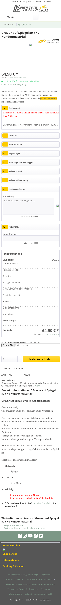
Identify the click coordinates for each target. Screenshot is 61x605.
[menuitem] (7, 17)
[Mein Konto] (49, 17)
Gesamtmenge (10, 234)
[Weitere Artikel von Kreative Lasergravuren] (48, 41)
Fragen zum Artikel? (13, 525)
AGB (50, 594)
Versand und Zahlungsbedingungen (23, 589)
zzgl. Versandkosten (18, 78)
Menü (10, 17)
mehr (37, 385)
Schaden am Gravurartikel (42, 584)
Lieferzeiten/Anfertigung (35, 594)
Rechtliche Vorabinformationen (40, 579)
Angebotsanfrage (30, 574)
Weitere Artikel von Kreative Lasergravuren (24, 528)
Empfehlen (18, 368)
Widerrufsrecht (15, 594)
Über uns (20, 579)
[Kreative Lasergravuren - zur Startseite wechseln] (30, 9)
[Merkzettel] (42, 17)
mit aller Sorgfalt (41, 503)
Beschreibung (8, 380)
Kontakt (9, 579)
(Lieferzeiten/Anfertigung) (13, 84)
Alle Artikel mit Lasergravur (17, 584)
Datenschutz (46, 589)
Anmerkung (8, 196)
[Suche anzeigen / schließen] (35, 17)
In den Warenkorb (39, 359)
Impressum (46, 574)
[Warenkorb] (56, 17)
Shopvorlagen (14, 574)
